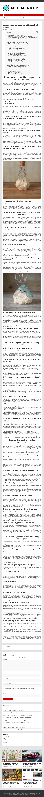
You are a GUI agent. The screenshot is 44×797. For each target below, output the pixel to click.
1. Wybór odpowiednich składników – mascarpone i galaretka (18, 43)
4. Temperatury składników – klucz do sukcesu (15, 47)
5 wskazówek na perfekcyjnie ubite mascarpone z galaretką (17, 42)
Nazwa (4, 673)
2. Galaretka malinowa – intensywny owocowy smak (16, 59)
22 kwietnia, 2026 (6, 766)
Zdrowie (4, 744)
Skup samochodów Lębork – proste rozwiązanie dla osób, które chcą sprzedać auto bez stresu (21, 724)
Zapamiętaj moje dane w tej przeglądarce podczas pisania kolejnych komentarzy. (20, 688)
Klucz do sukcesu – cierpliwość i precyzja (15, 41)
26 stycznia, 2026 (26, 786)
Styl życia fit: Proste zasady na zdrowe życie (12, 647)
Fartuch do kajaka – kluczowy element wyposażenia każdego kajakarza (16, 722)
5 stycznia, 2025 (6, 29)
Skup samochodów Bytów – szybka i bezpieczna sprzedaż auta (15, 710)
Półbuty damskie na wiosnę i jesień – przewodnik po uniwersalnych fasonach (17, 717)
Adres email (5, 678)
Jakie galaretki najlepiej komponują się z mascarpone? (16, 56)
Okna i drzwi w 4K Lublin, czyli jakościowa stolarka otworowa (14, 707)
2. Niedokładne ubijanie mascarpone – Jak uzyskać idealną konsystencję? (20, 36)
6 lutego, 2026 (25, 766)
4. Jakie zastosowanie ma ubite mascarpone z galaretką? (17, 55)
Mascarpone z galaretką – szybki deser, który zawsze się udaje (18, 65)
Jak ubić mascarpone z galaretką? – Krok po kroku (16, 67)
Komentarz (5, 659)
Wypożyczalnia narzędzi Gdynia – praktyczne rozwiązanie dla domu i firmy (16, 712)
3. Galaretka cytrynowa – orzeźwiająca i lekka (15, 60)
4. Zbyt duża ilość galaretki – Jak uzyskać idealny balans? (17, 38)
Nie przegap (6, 748)
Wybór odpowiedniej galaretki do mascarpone (15, 64)
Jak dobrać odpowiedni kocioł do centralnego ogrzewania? (14, 727)
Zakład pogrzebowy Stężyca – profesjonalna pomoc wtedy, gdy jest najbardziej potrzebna (19, 720)
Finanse (4, 738)
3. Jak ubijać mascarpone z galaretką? (14, 54)
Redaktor (11, 766)
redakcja (10, 29)
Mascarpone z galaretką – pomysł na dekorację (16, 73)
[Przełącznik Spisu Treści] (36, 32)
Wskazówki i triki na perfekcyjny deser (14, 72)
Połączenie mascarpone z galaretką (14, 71)
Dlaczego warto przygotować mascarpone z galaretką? (17, 66)
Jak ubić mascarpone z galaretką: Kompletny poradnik (16, 49)
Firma (4, 739)
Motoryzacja (5, 742)
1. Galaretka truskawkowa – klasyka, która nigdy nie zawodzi (18, 58)
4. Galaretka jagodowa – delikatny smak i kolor (15, 61)
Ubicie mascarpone (11, 70)
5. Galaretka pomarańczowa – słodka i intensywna (16, 62)
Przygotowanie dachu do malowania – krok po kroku (12, 729)
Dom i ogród (5, 23)
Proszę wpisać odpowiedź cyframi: (9, 691)
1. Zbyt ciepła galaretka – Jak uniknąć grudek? (15, 35)
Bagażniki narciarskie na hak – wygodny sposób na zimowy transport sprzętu (17, 715)
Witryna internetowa (7, 683)
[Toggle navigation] (3, 15)
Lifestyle (4, 741)
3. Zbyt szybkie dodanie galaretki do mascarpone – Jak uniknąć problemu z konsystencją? (23, 37)
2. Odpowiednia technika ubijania (13, 44)
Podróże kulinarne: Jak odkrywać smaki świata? (32, 647)
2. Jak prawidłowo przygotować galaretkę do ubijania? (17, 53)
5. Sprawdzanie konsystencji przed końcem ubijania (16, 48)
